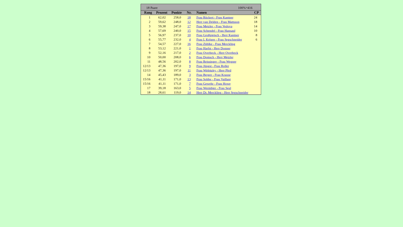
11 (189, 70)
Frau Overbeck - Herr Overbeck (217, 52)
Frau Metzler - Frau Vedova (214, 26)
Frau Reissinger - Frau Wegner (216, 61)
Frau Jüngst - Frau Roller (212, 66)
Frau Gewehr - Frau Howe (213, 83)
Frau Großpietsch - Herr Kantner (217, 35)
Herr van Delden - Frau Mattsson (217, 22)
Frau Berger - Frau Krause (213, 75)
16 (189, 44)
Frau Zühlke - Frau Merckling (215, 44)
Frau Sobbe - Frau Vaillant (213, 79)
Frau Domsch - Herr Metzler (214, 57)
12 (189, 22)
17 (189, 26)
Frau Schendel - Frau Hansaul (215, 30)
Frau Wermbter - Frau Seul (213, 88)
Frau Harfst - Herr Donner (213, 48)
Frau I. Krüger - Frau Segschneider (219, 39)
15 (189, 30)
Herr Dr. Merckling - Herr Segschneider (222, 92)
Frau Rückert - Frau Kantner (214, 17)
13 (189, 79)
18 (189, 17)
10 (189, 35)
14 (189, 92)
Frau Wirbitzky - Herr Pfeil (213, 70)
